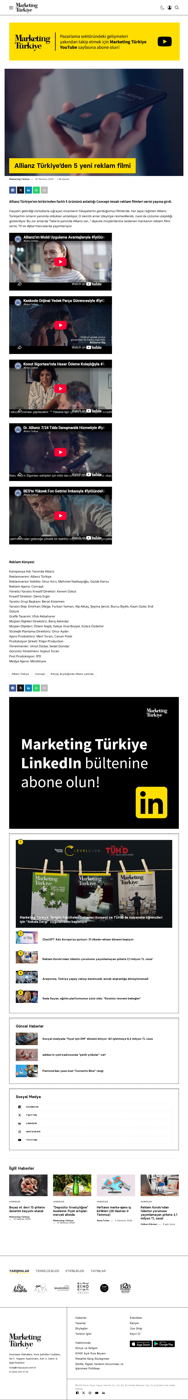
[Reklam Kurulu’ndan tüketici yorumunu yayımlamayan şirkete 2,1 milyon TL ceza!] (27, 957)
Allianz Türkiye (20, 674)
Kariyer (134, 1323)
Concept (40, 674)
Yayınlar (98, 1271)
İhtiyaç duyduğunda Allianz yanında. (72, 674)
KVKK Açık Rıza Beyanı (90, 1353)
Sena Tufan (103, 1220)
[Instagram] (90, 1393)
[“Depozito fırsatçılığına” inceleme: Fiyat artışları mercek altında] (72, 1185)
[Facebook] (77, 1393)
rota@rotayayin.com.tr (22, 1367)
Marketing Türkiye (19, 179)
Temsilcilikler (47, 1271)
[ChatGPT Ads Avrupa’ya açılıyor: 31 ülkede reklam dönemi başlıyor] (27, 937)
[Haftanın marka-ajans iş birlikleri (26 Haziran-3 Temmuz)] (116, 1185)
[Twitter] (83, 1392)
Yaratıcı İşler (83, 1333)
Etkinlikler (75, 1271)
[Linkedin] (104, 1393)
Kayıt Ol (135, 1333)
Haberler (14, 1202)
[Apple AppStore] (141, 1346)
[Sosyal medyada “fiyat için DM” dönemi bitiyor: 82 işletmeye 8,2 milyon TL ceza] (27, 1039)
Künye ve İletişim (86, 1348)
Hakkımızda (83, 1342)
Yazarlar (80, 1323)
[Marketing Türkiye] (28, 7)
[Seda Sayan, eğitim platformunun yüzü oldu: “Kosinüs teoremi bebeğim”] (27, 997)
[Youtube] (97, 1393)
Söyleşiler (81, 1328)
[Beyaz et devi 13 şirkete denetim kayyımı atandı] (28, 1185)
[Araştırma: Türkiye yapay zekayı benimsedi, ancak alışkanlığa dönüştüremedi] (27, 977)
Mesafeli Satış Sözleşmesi (92, 1358)
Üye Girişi (136, 1328)
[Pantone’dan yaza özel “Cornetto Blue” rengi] (27, 1071)
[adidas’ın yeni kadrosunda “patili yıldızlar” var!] (27, 1055)
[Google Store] (164, 1346)
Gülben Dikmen (149, 1224)
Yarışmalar (19, 1271)
